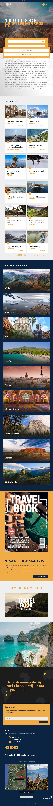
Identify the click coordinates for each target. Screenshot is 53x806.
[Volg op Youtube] (12, 747)
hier (29, 569)
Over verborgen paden (37, 171)
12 (25, 255)
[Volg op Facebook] (7, 747)
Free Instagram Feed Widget (27, 796)
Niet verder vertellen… (15, 197)
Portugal (32, 147)
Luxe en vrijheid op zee (37, 197)
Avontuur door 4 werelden (13, 172)
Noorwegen (11, 249)
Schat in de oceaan (36, 145)
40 (38, 255)
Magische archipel (14, 247)
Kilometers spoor (35, 121)
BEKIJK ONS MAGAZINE (40, 576)
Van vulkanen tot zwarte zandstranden (15, 146)
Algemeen (32, 123)
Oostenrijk (32, 173)
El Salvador (11, 149)
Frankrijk (10, 225)
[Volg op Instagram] (16, 747)
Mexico (10, 199)
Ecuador (10, 175)
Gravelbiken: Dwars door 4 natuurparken (36, 222)
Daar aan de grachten (15, 121)
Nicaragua (17, 149)
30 (34, 255)
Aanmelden (43, 722)
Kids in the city (34, 247)
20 (31, 255)
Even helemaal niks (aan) (14, 222)
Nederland (10, 123)
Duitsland (32, 225)
